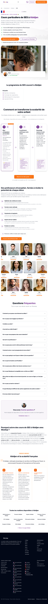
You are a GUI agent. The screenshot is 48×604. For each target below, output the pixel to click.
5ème (26, 543)
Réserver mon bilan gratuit (9, 39)
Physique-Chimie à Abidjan (42, 515)
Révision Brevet (4, 567)
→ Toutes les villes (29, 574)
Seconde (27, 550)
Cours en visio (4, 562)
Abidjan (12, 8)
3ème (26, 547)
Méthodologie (4, 564)
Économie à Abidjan (30, 524)
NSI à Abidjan (18, 524)
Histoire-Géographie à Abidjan (18, 520)
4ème (26, 545)
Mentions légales (31, 599)
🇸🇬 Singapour (27, 573)
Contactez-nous (24, 416)
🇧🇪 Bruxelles (27, 567)
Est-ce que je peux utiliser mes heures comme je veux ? (17, 366)
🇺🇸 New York (27, 564)
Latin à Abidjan (41, 524)
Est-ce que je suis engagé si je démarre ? (13, 318)
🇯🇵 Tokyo (27, 571)
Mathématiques (40, 540)
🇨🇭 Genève (27, 569)
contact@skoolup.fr (41, 565)
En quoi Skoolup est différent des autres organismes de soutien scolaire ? (21, 388)
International (6, 8)
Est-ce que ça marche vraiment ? (11, 383)
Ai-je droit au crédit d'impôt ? (10, 329)
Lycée (26, 549)
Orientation (3, 565)
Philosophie (39, 550)
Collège (26, 540)
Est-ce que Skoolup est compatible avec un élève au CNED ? (18, 371)
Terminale (27, 554)
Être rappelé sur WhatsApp (28, 39)
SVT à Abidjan (6, 519)
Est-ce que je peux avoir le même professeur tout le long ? (17, 345)
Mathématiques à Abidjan (6, 515)
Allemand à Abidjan (41, 519)
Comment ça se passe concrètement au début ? (15, 313)
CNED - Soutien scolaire (6, 571)
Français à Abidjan (18, 514)
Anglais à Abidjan (30, 514)
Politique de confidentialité (41, 599)
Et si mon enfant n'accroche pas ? (11, 394)
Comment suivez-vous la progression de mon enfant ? (16, 350)
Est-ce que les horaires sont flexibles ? (12, 360)
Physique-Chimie (40, 543)
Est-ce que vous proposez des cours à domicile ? (15, 334)
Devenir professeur (41, 560)
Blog (38, 562)
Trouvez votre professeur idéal (10, 238)
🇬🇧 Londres (27, 562)
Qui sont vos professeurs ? (9, 339)
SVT (38, 547)
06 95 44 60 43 (40, 564)
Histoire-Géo (39, 549)
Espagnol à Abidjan (6, 524)
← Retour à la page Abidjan (24, 527)
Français (38, 541)
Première (27, 552)
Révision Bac (3, 569)
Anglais (38, 545)
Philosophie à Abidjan (29, 519)
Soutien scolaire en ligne (6, 560)
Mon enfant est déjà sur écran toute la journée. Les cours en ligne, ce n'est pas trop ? (23, 377)
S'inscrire (32, 2)
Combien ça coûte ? (8, 324)
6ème (26, 541)
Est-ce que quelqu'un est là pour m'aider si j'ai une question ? (18, 355)
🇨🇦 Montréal (27, 566)
